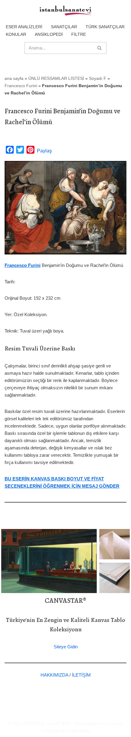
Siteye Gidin (66, 646)
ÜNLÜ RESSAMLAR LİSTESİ (56, 78)
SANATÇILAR (64, 26)
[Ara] (100, 48)
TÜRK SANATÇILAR (105, 26)
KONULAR (16, 34)
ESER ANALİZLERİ (24, 26)
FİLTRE (78, 34)
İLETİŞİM (81, 674)
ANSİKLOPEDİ (49, 34)
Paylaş (44, 150)
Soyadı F (97, 78)
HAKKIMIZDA (54, 674)
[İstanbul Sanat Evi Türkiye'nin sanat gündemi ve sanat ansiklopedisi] (65, 11)
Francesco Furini (21, 85)
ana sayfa (14, 78)
